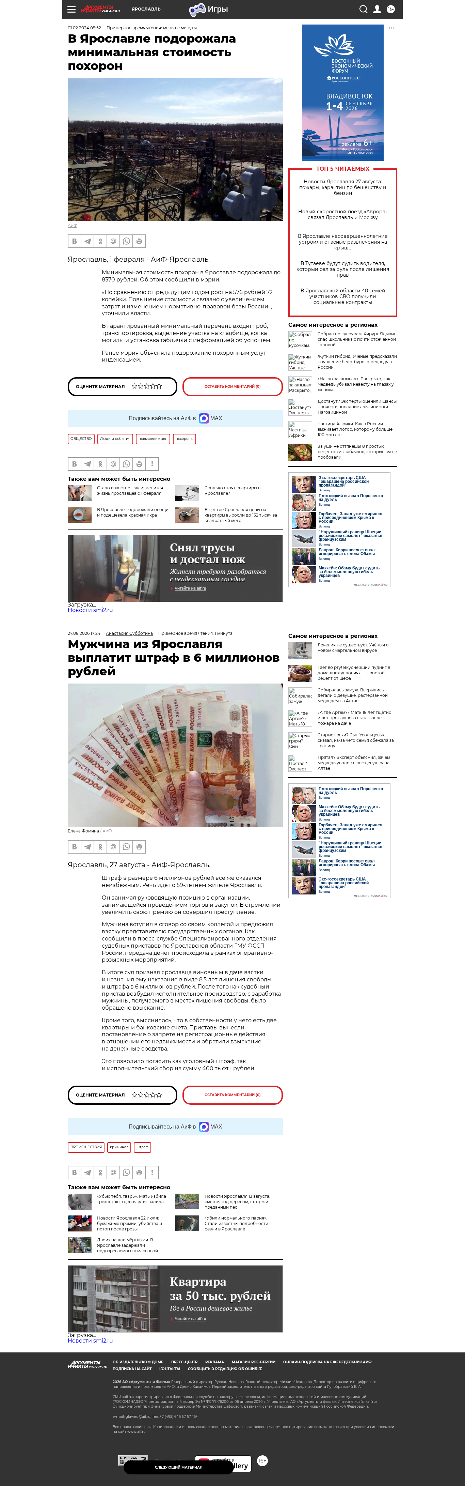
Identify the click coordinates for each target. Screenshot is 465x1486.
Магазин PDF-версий (253, 1362)
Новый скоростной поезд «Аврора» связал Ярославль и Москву (343, 214)
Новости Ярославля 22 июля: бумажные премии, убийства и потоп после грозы (129, 1223)
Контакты (169, 1369)
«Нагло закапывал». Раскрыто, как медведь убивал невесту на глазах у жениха (356, 384)
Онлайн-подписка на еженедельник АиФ (327, 1362)
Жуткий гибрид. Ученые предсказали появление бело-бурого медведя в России (357, 362)
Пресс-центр (184, 1362)
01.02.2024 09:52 (84, 27)
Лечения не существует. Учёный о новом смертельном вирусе (353, 647)
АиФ (72, 225)
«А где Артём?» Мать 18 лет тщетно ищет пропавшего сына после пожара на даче (354, 718)
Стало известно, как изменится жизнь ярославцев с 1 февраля (130, 490)
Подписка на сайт (132, 1369)
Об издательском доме (138, 1362)
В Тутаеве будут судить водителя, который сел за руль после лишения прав (342, 269)
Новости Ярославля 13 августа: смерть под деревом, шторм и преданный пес (237, 1202)
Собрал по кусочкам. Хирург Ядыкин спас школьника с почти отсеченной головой (357, 339)
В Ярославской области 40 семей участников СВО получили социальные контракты (343, 296)
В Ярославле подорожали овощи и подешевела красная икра (133, 512)
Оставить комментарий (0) (233, 386)
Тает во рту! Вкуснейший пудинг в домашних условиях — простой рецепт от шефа (354, 673)
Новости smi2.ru (90, 610)
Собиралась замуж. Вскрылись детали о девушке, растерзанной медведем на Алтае (353, 695)
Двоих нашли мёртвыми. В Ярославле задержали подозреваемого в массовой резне (113, 1248)
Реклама (214, 1362)
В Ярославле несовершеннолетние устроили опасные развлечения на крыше (343, 242)
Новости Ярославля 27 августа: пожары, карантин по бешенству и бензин (342, 187)
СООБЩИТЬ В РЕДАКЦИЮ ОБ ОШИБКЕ (225, 1369)
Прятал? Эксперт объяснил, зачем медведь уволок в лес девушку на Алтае (354, 763)
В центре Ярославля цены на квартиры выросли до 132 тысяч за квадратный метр (241, 515)
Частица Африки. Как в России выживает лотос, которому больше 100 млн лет (355, 429)
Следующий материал (179, 1467)
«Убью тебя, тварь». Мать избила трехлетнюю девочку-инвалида (131, 1199)
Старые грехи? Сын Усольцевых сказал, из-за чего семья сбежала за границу (356, 740)
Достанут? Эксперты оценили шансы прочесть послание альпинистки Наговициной (357, 407)
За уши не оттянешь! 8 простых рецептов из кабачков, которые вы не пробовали (357, 452)
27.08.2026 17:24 (84, 633)
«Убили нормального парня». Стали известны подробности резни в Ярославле (236, 1223)
